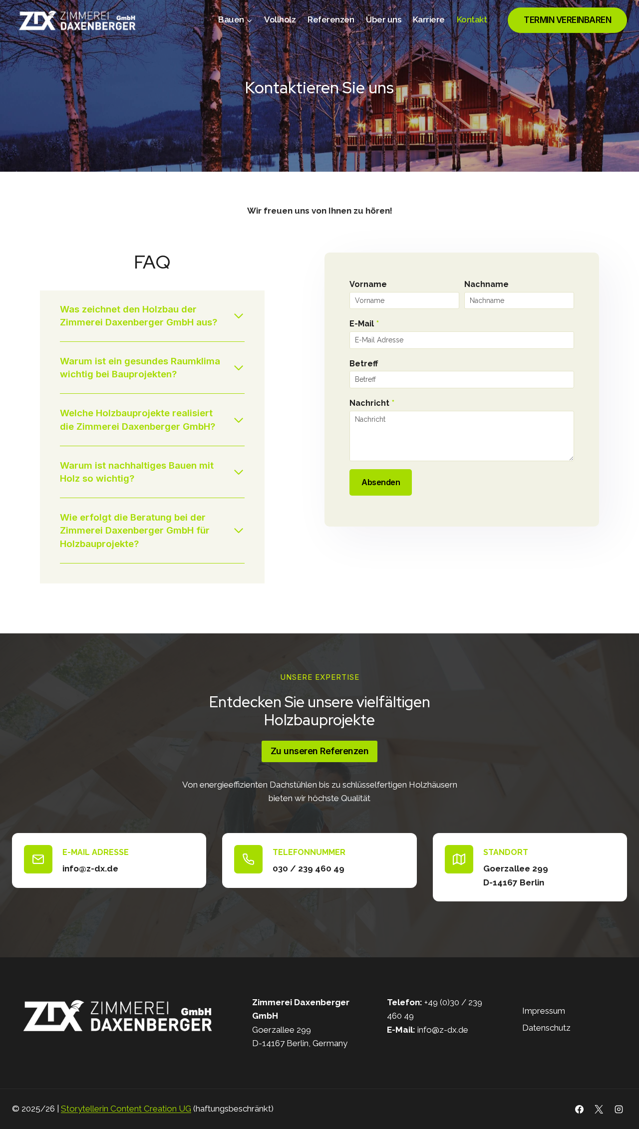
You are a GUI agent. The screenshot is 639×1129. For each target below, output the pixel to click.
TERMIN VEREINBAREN (567, 20)
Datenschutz (546, 1028)
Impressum (543, 1011)
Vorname (368, 284)
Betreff (363, 363)
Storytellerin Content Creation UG (126, 1109)
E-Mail (364, 323)
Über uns (383, 19)
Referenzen (331, 19)
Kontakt (472, 19)
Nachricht (371, 403)
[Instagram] (618, 1109)
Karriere (429, 19)
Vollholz (280, 19)
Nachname (486, 284)
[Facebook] (579, 1109)
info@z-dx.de (442, 1030)
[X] (599, 1109)
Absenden (380, 482)
